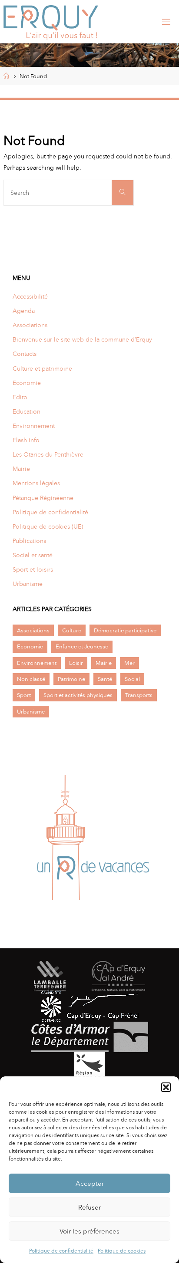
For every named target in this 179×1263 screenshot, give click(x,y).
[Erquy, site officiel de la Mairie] (50, 22)
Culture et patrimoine (42, 368)
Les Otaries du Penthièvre (48, 454)
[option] (89, 840)
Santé (105, 679)
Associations (30, 325)
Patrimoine (71, 679)
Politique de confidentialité (61, 1251)
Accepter (90, 1183)
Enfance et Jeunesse (82, 646)
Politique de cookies (122, 1251)
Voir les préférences (89, 1231)
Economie (27, 383)
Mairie (21, 469)
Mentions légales (36, 483)
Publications (29, 541)
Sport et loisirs (33, 569)
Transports (138, 695)
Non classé (31, 679)
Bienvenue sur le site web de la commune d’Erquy (82, 339)
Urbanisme (28, 584)
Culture (71, 630)
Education (26, 411)
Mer (129, 663)
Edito (20, 397)
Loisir (76, 663)
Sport (24, 695)
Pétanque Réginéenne (43, 498)
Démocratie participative (125, 630)
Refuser (89, 1207)
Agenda (24, 311)
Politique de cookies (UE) (48, 526)
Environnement (34, 426)
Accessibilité (30, 296)
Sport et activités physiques (78, 695)
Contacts (24, 354)
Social (132, 679)
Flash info (26, 440)
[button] (166, 1087)
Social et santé (33, 555)
